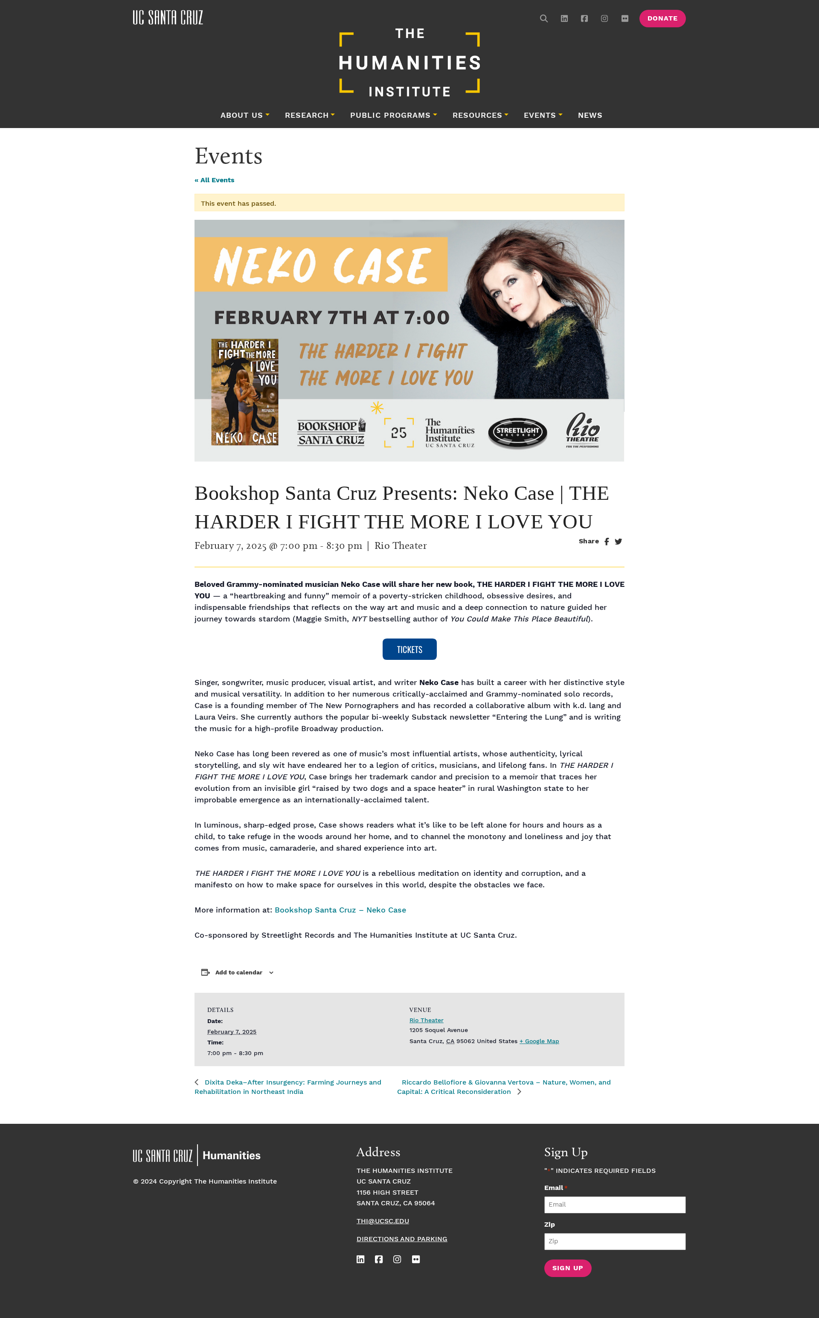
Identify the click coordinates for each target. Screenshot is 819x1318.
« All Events (215, 180)
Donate (663, 18)
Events (540, 115)
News (590, 115)
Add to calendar (238, 973)
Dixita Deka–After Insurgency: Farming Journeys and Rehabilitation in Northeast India (288, 1087)
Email (556, 1188)
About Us (242, 115)
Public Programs (390, 115)
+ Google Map (539, 1041)
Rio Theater (427, 1020)
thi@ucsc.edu (383, 1221)
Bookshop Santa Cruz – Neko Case (340, 910)
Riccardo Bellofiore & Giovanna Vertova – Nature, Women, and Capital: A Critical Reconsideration (504, 1087)
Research (307, 115)
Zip (549, 1224)
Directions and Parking (402, 1239)
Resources (477, 115)
